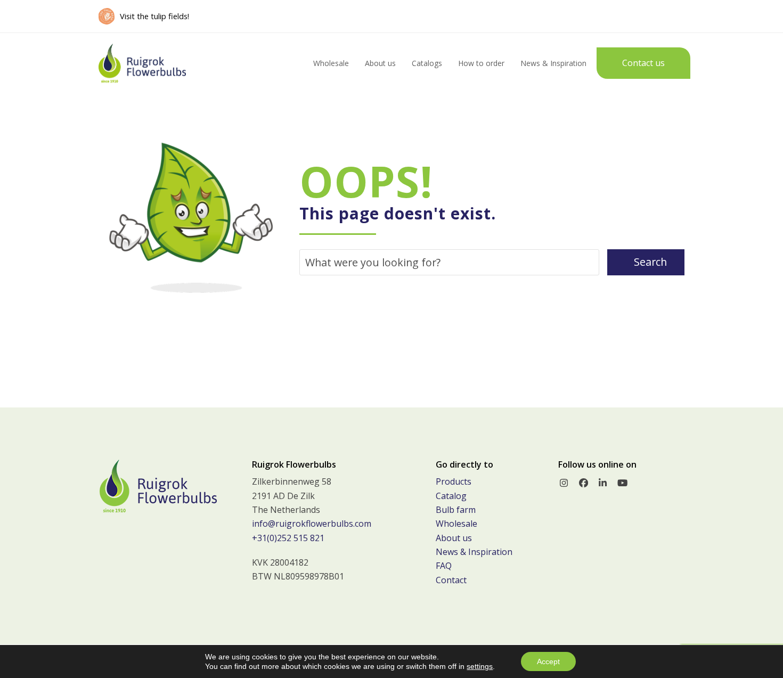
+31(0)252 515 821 (288, 538)
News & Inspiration (474, 552)
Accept (548, 661)
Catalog (451, 496)
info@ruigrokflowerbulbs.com (311, 523)
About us (454, 538)
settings (480, 666)
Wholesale (456, 523)
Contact (451, 580)
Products (453, 481)
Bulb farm (456, 510)
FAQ (444, 565)
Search (650, 262)
